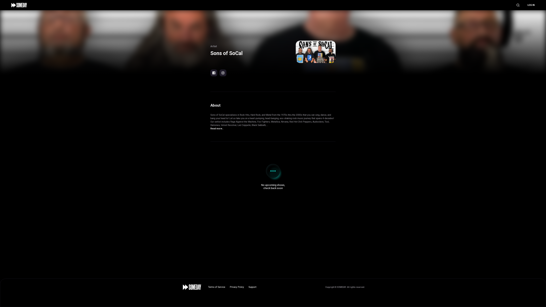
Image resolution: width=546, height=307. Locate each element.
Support (252, 287)
